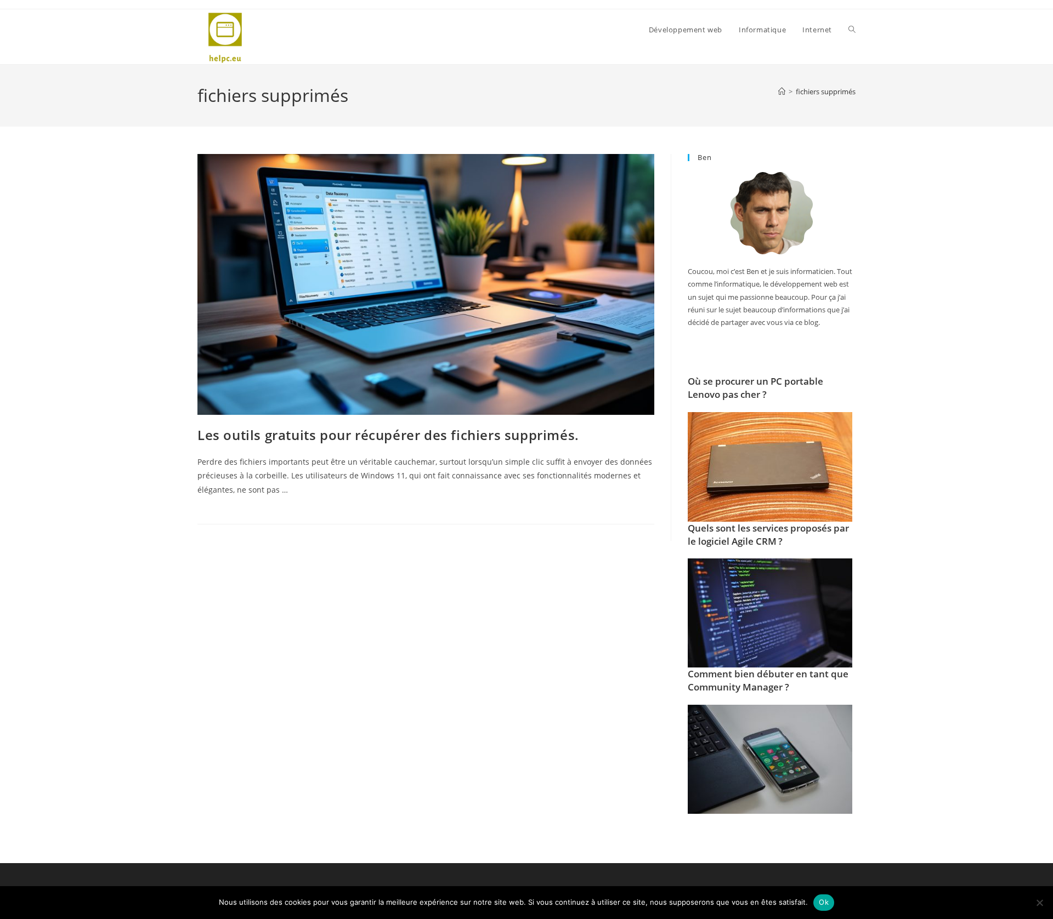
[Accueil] (781, 91)
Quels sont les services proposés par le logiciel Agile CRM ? (768, 534)
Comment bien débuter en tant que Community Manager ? (768, 680)
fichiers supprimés (826, 91)
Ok (824, 902)
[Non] (1039, 902)
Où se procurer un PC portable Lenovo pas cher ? (755, 388)
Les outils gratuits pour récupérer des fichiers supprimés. (388, 435)
